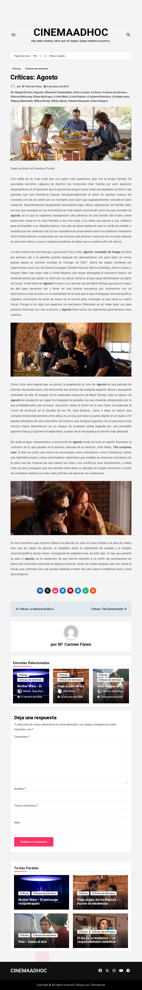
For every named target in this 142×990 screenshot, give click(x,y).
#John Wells (61, 96)
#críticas (96, 92)
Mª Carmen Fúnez (32, 86)
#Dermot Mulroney (21, 96)
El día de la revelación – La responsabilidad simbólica (96, 940)
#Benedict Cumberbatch (58, 92)
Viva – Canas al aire (32, 941)
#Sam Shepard (99, 101)
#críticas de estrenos (114, 92)
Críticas (16, 68)
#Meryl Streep (42, 101)
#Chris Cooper (81, 92)
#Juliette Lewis (120, 96)
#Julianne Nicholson (99, 96)
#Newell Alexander (79, 101)
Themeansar (97, 985)
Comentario (22, 736)
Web (17, 822)
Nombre (20, 788)
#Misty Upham (59, 101)
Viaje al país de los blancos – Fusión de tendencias (98, 901)
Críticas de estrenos (36, 68)
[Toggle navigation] (13, 35)
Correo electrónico (26, 805)
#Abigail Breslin (23, 92)
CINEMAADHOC (70, 32)
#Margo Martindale (22, 101)
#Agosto (38, 92)
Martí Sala (69, 691)
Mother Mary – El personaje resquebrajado (38, 901)
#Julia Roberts (77, 96)
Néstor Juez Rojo (33, 691)
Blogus (80, 985)
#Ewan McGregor (43, 96)
